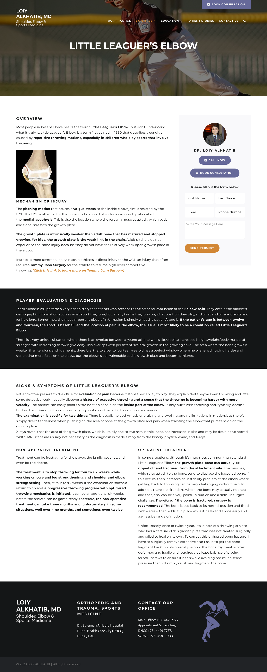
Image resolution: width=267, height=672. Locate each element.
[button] (244, 21)
